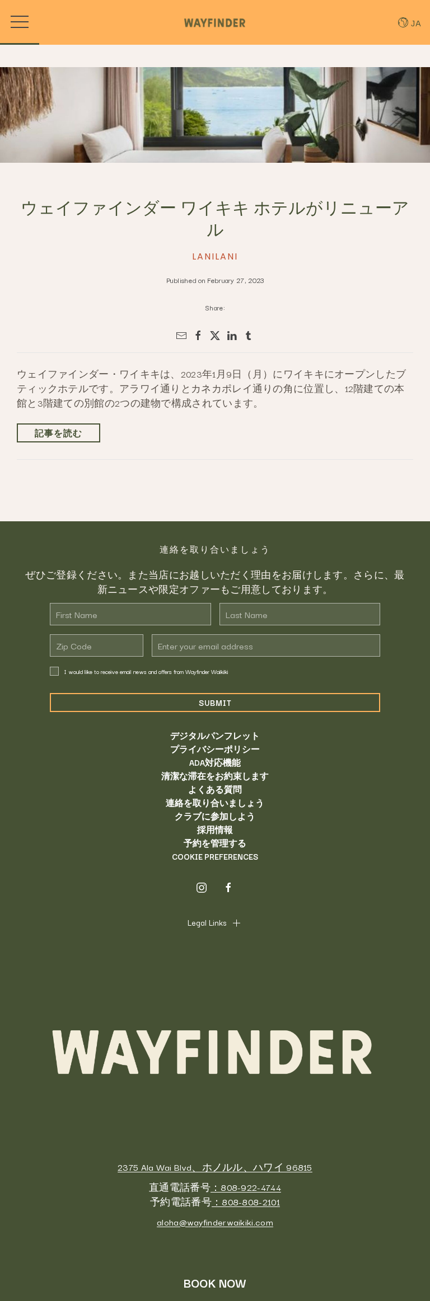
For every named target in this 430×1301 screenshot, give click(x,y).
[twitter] (215, 335)
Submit (215, 702)
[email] (181, 335)
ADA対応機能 (215, 762)
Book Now (215, 1282)
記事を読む (58, 433)
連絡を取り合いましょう (215, 802)
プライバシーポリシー (215, 749)
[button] (19, 22)
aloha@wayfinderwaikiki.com (215, 1221)
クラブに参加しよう (215, 816)
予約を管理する (215, 843)
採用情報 (215, 829)
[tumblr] (248, 335)
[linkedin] (231, 335)
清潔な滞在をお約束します (215, 776)
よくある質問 (215, 789)
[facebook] (198, 335)
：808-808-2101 (246, 1201)
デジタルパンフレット (215, 735)
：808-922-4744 (246, 1187)
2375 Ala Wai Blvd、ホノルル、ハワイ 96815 (215, 1166)
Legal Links (207, 922)
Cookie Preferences (215, 856)
